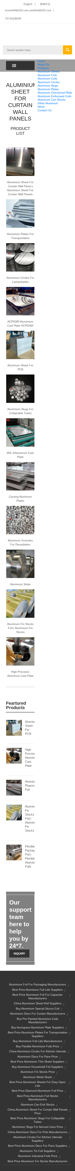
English (28, 4)
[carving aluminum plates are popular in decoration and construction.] (20, 476)
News (41, 106)
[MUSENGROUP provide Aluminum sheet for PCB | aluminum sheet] (20, 344)
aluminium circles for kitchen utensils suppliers (37, 1138)
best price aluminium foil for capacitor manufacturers (37, 996)
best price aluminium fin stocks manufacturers (37, 1161)
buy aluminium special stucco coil (37, 1008)
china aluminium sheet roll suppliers (37, 1003)
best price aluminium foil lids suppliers (37, 989)
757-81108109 (13, 18)
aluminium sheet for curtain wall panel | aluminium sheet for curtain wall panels (20, 188)
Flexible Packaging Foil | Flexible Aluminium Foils (30, 856)
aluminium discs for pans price (37, 1056)
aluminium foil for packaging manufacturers (37, 984)
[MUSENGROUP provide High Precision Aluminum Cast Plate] (20, 651)
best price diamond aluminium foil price (37, 1090)
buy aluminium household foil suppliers (37, 1066)
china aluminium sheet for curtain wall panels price (38, 1111)
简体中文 (45, 4)
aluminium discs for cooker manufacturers (37, 1013)
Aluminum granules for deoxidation (20, 542)
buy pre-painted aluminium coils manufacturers (37, 1020)
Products (43, 68)
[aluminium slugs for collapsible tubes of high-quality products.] (20, 388)
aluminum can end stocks (37, 1104)
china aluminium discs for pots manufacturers (37, 1132)
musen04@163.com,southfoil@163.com (28, 10)
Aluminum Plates (48, 89)
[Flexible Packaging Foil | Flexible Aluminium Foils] (14, 852)
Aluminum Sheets (49, 71)
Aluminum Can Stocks (51, 99)
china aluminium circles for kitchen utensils (37, 1051)
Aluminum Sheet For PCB (30, 727)
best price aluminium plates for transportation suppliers (37, 1034)
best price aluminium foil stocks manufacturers (37, 1097)
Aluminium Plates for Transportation (20, 236)
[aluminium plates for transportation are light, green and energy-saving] (20, 213)
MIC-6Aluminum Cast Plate (20, 454)
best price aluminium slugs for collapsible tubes (37, 1120)
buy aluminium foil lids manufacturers (37, 1041)
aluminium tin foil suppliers (37, 1151)
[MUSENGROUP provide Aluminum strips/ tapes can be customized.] (20, 563)
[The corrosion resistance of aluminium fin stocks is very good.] (20, 603)
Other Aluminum (48, 103)
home (41, 61)
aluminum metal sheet (37, 1077)
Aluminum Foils (47, 75)
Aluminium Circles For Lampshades (20, 279)
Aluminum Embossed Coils (54, 96)
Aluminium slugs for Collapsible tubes (20, 411)
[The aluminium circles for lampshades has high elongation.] (20, 257)
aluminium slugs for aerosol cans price (37, 1126)
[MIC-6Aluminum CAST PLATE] (20, 432)
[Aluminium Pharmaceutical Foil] (14, 787)
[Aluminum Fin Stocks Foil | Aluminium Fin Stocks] (14, 812)
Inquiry (19, 953)
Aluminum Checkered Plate (55, 92)
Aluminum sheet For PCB (20, 367)
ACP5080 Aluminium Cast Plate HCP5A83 (20, 323)
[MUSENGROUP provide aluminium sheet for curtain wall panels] (20, 161)
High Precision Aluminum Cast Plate (20, 673)
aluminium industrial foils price (37, 1156)
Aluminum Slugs (48, 85)
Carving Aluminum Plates (20, 498)
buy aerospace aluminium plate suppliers (37, 1027)
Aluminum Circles (49, 82)
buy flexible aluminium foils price (37, 1046)
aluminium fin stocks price (37, 1071)
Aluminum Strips (20, 584)
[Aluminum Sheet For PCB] (14, 727)
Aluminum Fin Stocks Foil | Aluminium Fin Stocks (30, 818)
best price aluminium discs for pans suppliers (37, 1145)
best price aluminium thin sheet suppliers (37, 1061)
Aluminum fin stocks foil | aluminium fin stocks (20, 628)
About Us (43, 64)
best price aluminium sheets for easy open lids (37, 1083)
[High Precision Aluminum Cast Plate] (14, 755)
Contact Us (45, 110)
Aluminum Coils (47, 78)
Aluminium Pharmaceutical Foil (30, 785)
